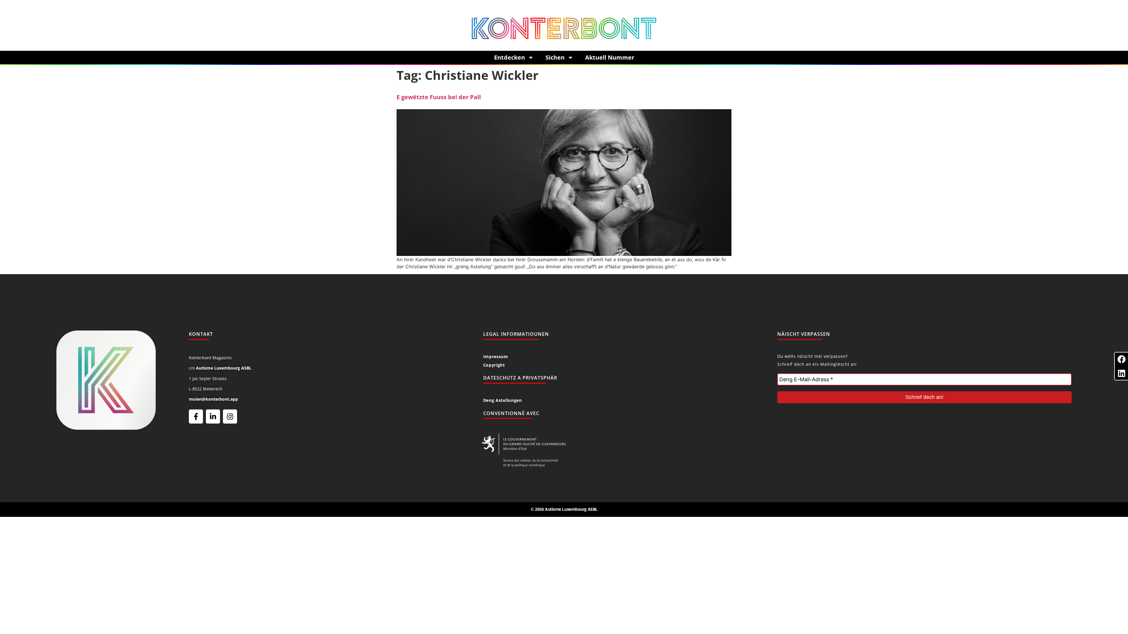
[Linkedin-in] (213, 416)
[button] (1121, 359)
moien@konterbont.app (213, 399)
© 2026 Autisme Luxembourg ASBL (564, 509)
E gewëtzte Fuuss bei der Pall (439, 97)
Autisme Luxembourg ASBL (223, 368)
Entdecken (509, 57)
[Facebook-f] (196, 416)
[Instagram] (230, 416)
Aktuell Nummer (609, 57)
